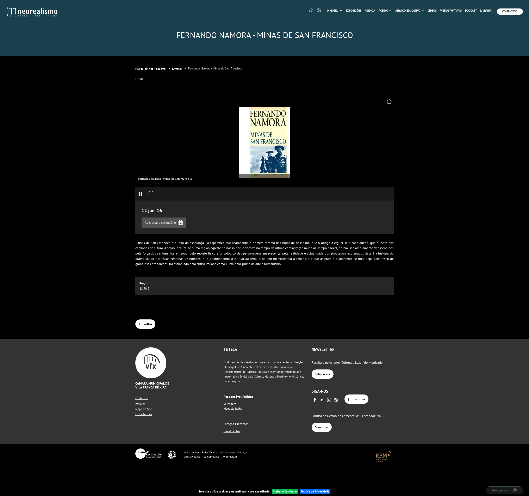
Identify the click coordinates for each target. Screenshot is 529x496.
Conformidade (211, 456)
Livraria (177, 69)
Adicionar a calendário (160, 222)
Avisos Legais (230, 456)
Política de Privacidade (315, 491)
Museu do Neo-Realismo (150, 69)
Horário (140, 403)
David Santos (232, 431)
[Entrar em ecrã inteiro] (151, 194)
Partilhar (359, 399)
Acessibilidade (192, 456)
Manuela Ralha (233, 408)
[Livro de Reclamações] (148, 453)
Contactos (509, 11)
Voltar (148, 324)
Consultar (322, 427)
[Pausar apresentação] (140, 194)
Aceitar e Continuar (285, 491)
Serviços (242, 452)
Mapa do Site (143, 409)
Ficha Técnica (143, 414)
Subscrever (322, 374)
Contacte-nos (227, 452)
